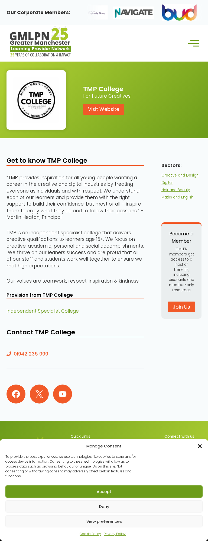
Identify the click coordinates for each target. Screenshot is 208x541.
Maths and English (177, 197)
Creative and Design (180, 175)
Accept (104, 491)
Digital (167, 182)
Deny (104, 506)
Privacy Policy (115, 534)
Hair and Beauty (175, 190)
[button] (200, 446)
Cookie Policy (90, 534)
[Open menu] (193, 43)
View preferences (104, 521)
